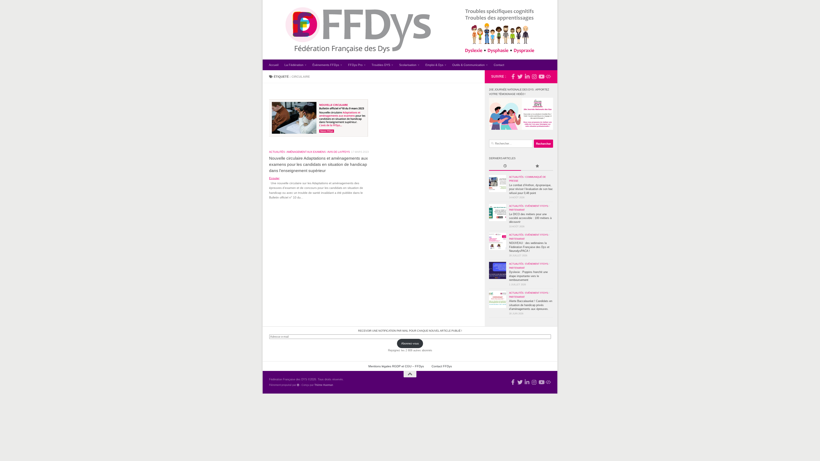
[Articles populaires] (537, 166)
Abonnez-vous (410, 343)
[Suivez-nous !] (520, 76)
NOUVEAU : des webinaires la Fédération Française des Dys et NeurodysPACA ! (529, 246)
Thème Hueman (323, 385)
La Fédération (293, 65)
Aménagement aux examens (306, 151)
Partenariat (517, 210)
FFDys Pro (355, 65)
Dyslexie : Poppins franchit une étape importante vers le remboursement (528, 276)
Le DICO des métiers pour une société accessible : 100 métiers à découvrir (530, 218)
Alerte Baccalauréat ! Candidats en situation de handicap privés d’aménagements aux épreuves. (530, 305)
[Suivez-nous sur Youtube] (541, 76)
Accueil (273, 65)
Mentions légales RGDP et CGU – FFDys (396, 366)
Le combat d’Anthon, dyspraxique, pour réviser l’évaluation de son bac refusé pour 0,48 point (531, 189)
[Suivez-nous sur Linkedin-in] (527, 76)
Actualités (277, 151)
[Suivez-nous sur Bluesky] (548, 76)
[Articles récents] (505, 166)
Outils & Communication (468, 65)
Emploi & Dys (434, 65)
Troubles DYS (381, 65)
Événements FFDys (325, 65)
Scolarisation (407, 65)
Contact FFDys (442, 366)
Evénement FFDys (536, 206)
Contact (499, 65)
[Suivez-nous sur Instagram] (534, 76)
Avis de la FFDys (338, 151)
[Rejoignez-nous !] (513, 76)
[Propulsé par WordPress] (298, 385)
